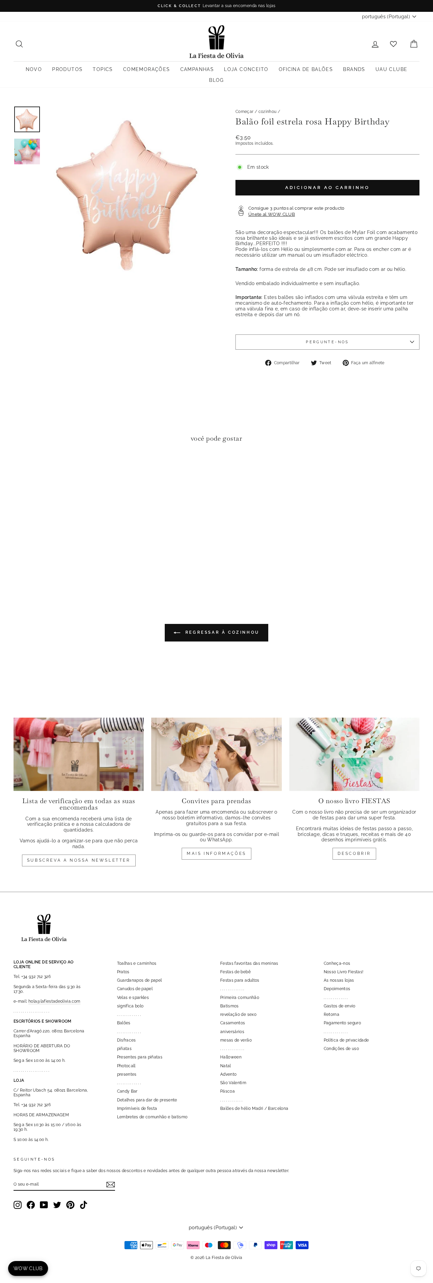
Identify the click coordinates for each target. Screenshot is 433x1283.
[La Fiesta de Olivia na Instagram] (18, 1205)
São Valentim (233, 1082)
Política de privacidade (346, 1040)
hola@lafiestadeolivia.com (54, 1001)
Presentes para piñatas (140, 1057)
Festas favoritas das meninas (249, 963)
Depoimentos (337, 988)
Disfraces (126, 1040)
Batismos (229, 1006)
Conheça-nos (337, 963)
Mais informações (216, 853)
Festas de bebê (235, 972)
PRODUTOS (67, 69)
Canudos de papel (135, 988)
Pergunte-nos (327, 342)
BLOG (216, 80)
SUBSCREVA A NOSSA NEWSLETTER (79, 860)
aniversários (232, 1031)
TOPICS (103, 69)
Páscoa (227, 1091)
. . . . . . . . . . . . (231, 1100)
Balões (124, 1023)
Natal (225, 1066)
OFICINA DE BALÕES (306, 69)
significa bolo (130, 1006)
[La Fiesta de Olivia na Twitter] (57, 1205)
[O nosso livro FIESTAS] (354, 754)
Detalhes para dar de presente (147, 1100)
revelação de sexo (238, 1014)
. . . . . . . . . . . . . (129, 1014)
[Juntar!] (110, 1185)
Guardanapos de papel (139, 980)
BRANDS (354, 69)
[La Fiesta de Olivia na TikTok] (83, 1205)
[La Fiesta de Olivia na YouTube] (44, 1205)
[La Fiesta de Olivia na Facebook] (31, 1205)
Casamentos (232, 1023)
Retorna (331, 1014)
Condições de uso (341, 1048)
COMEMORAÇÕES (146, 69)
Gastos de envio (340, 1006)
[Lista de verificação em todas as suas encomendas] (79, 754)
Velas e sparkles (133, 997)
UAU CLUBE (391, 69)
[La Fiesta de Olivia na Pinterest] (70, 1205)
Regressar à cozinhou (221, 632)
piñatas (124, 1048)
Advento (228, 1074)
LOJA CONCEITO (246, 69)
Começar (244, 111)
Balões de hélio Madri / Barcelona (254, 1108)
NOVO (34, 69)
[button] (20, 468)
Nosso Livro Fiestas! (344, 972)
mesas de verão (236, 1040)
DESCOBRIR (354, 853)
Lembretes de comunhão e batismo (152, 1117)
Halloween (231, 1057)
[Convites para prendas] (216, 754)
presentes (127, 1074)
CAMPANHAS (197, 69)
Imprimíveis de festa (137, 1108)
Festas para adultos (239, 980)
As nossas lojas (339, 980)
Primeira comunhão (239, 997)
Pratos (123, 972)
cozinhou (267, 111)
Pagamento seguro (342, 1023)
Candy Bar (127, 1091)
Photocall (126, 1066)
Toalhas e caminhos (137, 963)
